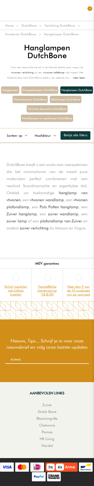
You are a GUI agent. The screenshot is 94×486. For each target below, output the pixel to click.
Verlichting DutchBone (59, 25)
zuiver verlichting (34, 228)
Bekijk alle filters (75, 135)
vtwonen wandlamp (47, 200)
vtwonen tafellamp (53, 72)
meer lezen (79, 77)
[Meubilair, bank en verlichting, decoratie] (47, 10)
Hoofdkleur (43, 135)
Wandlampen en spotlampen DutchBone (47, 118)
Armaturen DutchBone (20, 34)
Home (9, 25)
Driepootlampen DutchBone (39, 90)
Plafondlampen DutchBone (30, 99)
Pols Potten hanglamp (59, 207)
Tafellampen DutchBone (65, 99)
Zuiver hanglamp (22, 214)
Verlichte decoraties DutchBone (47, 109)
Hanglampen (10, 90)
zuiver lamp (17, 221)
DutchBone (29, 25)
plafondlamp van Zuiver (61, 221)
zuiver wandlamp (63, 214)
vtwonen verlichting (22, 72)
